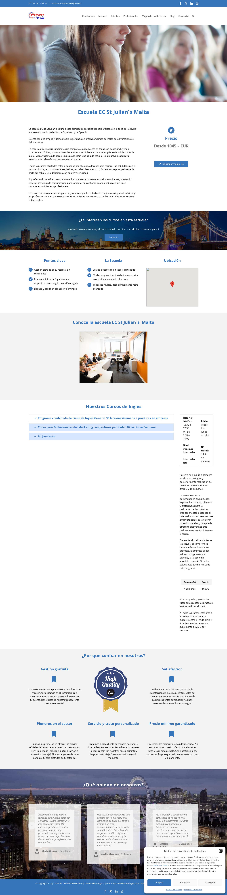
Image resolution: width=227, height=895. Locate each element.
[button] (220, 850)
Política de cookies (174, 889)
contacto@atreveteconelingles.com (65, 3)
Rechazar (185, 882)
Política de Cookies (161, 865)
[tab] (101, 418)
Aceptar (159, 882)
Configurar (210, 882)
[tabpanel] (196, 524)
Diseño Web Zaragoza (94, 883)
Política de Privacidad (193, 889)
